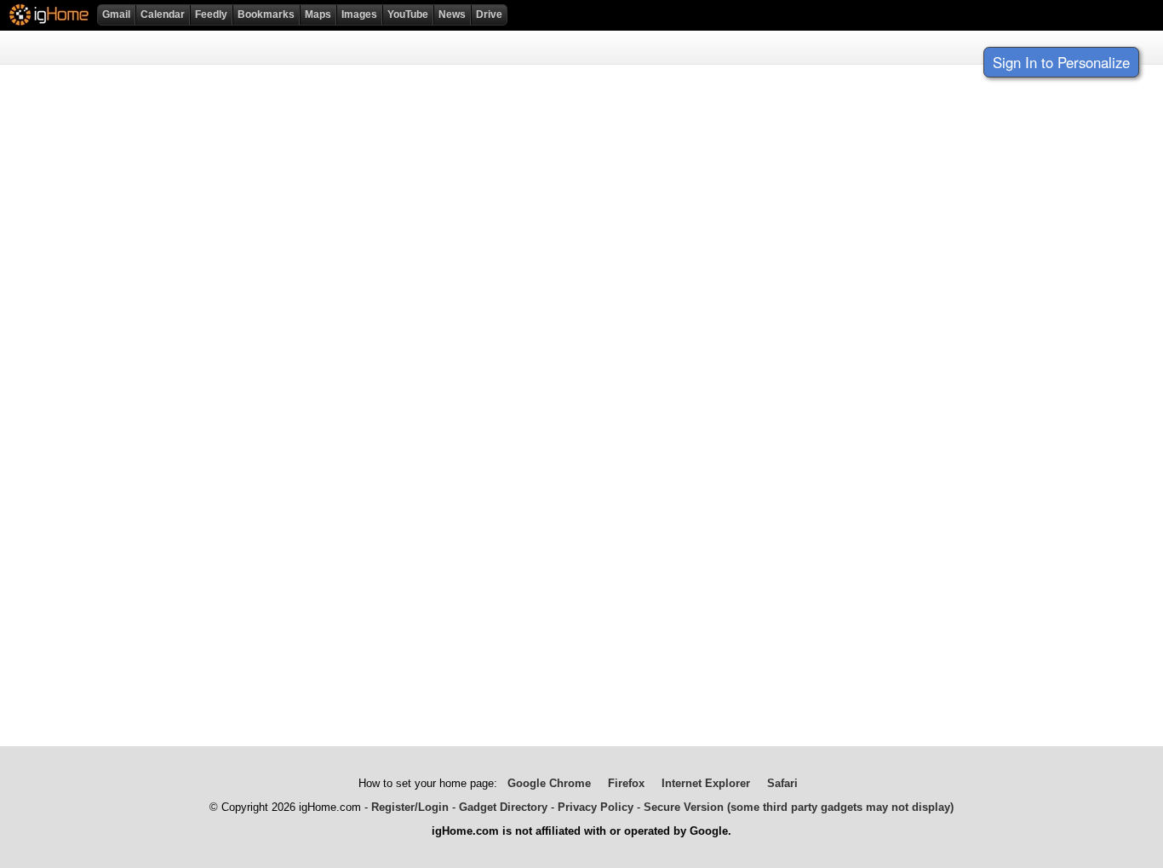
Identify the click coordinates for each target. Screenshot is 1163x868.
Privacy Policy (595, 807)
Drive (489, 14)
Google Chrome (549, 783)
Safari (782, 783)
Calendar (162, 14)
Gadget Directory (503, 807)
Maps (318, 14)
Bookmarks (266, 14)
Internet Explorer (706, 783)
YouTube (407, 14)
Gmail (116, 14)
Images (359, 14)
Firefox (626, 783)
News (452, 14)
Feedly (211, 14)
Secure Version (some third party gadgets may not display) (799, 807)
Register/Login (410, 807)
